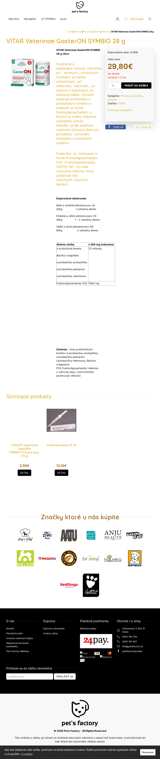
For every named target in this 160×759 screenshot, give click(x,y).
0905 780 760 (129, 636)
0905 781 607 (129, 641)
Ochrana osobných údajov (19, 638)
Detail (24, 472)
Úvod (70, 31)
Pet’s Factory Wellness (17, 651)
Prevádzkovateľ (14, 633)
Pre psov (87, 31)
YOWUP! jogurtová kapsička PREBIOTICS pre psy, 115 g (24, 450)
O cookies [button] (26, 754)
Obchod (78, 31)
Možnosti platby (88, 628)
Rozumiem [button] (147, 752)
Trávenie (106, 31)
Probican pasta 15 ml (61, 445)
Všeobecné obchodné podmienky (17, 645)
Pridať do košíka (136, 85)
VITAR (121, 103)
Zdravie (97, 31)
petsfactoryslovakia (132, 651)
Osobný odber (50, 633)
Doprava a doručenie (54, 628)
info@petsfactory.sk (132, 646)
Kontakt (10, 628)
